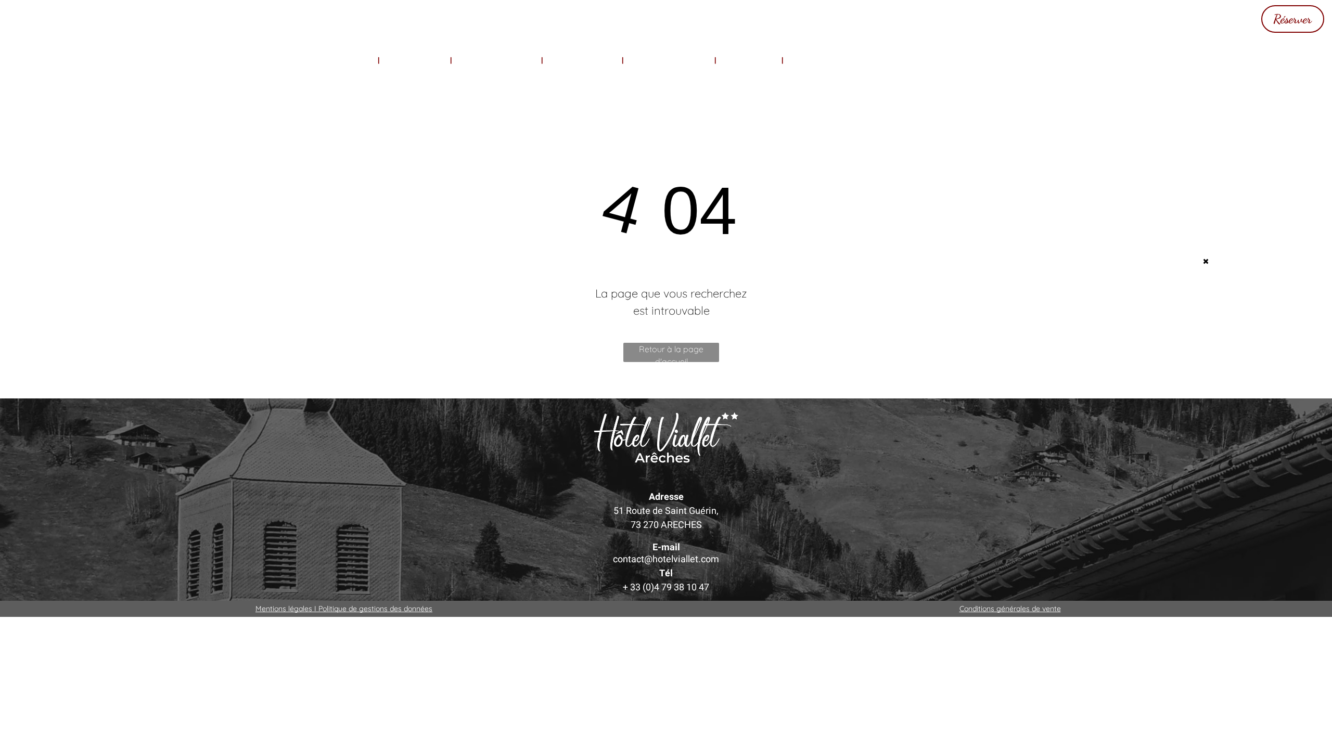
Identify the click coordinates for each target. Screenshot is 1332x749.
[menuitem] (347, 61)
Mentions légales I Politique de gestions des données (343, 608)
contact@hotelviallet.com (666, 559)
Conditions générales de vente (1010, 608)
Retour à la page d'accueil (671, 353)
